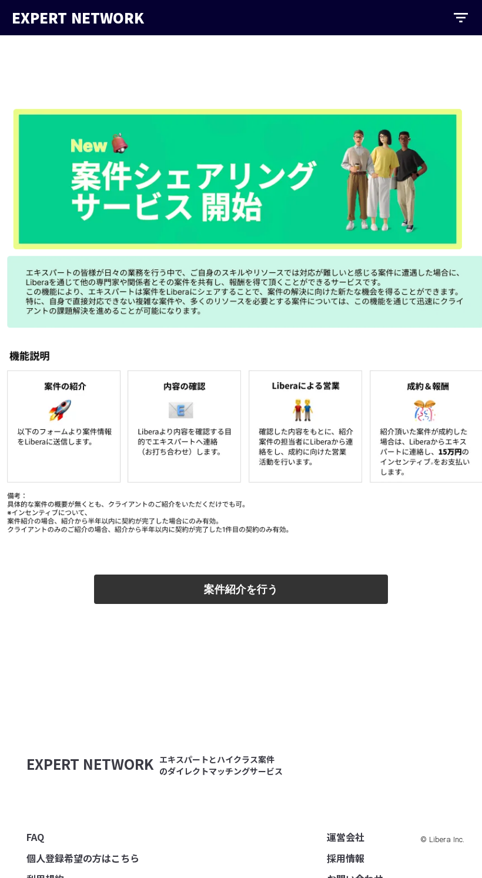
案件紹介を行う (241, 589)
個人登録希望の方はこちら (82, 858)
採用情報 (345, 858)
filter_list (460, 17)
